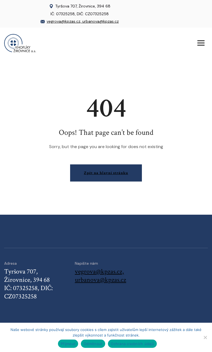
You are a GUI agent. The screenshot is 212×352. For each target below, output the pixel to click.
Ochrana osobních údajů (132, 344)
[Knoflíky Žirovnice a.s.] (20, 43)
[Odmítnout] (205, 337)
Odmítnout (93, 344)
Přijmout (68, 344)
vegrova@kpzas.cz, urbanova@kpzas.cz (83, 21)
